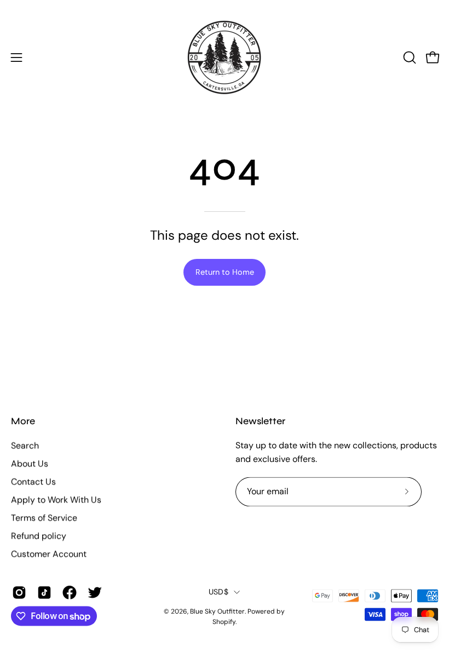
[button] (408, 57)
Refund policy (38, 535)
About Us (29, 463)
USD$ (218, 592)
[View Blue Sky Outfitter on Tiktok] (44, 592)
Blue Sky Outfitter (217, 612)
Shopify (223, 621)
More (23, 421)
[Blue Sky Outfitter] (224, 57)
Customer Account (49, 553)
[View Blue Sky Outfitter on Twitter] (95, 592)
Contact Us (33, 481)
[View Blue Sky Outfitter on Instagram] (19, 592)
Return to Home (224, 272)
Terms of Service (44, 517)
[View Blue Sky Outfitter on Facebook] (69, 592)
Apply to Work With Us (56, 499)
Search (25, 445)
